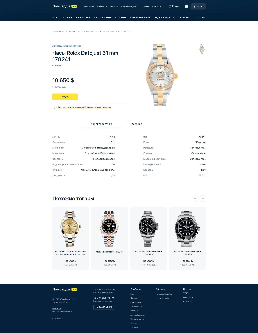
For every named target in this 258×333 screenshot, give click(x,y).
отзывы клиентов (102, 107)
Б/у (113, 142)
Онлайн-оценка (129, 6)
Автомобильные (140, 17)
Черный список (162, 298)
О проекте (188, 297)
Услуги (186, 293)
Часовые (66, 17)
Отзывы (145, 6)
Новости (156, 6)
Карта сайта (57, 318)
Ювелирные (83, 17)
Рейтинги (102, 6)
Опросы (114, 6)
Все (54, 17)
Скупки (133, 323)
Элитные (120, 17)
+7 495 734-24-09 (103, 289)
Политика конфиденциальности (62, 310)
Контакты (187, 301)
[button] (195, 198)
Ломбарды (88, 6)
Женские (200, 142)
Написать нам (104, 307)
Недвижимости (164, 17)
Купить (65, 97)
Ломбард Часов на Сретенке (66, 46)
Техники (183, 17)
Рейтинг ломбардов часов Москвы (75, 107)
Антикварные (102, 17)
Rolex (112, 136)
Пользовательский (164, 294)
